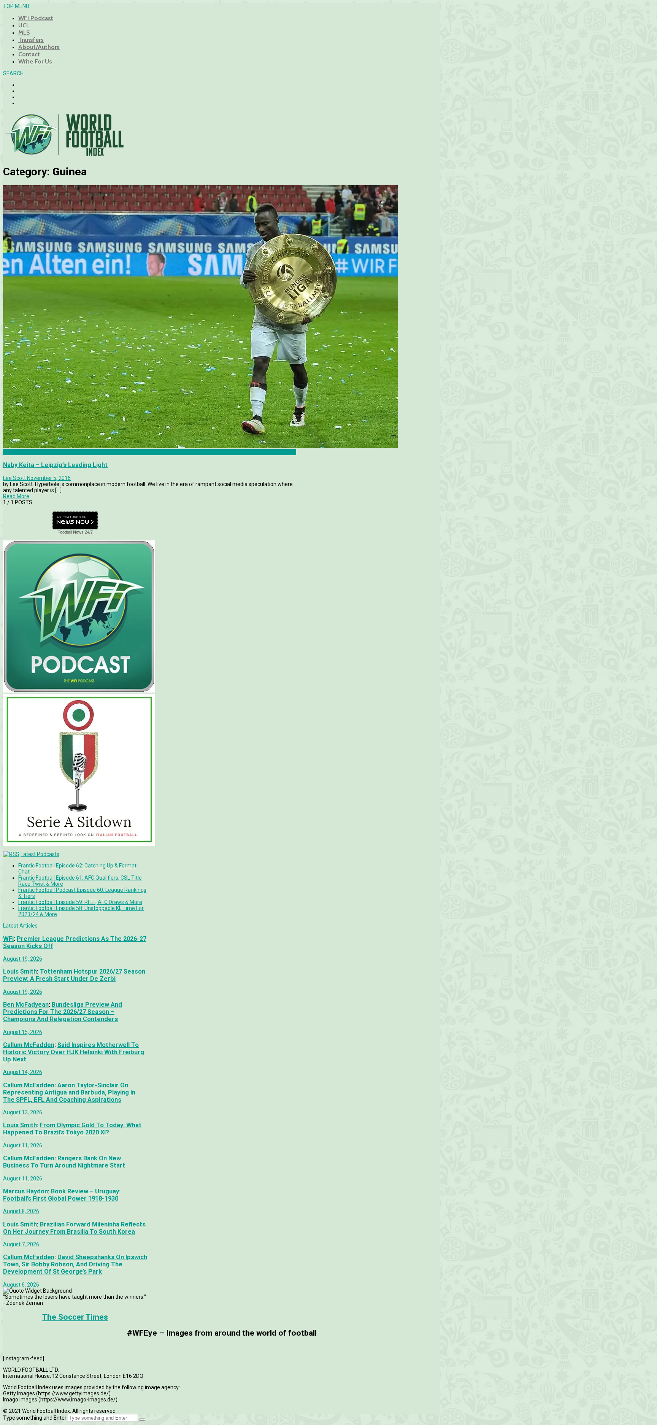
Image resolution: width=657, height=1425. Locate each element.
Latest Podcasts (40, 854)
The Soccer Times (75, 1317)
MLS (24, 32)
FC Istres (13, 452)
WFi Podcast (35, 18)
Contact (29, 54)
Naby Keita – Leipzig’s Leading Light (55, 465)
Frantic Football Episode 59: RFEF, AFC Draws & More (80, 902)
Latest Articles (20, 926)
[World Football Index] (64, 153)
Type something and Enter (35, 1418)
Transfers (31, 39)
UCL (23, 25)
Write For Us (35, 61)
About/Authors (39, 47)
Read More (16, 496)
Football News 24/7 (75, 532)
